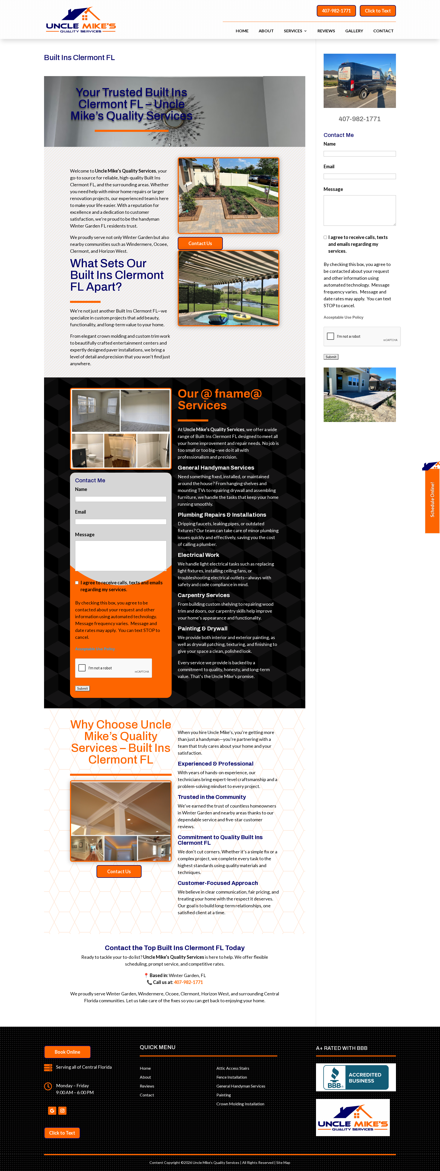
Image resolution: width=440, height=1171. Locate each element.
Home (242, 31)
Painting (223, 1094)
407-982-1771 (336, 10)
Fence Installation (231, 1077)
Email (80, 512)
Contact (383, 31)
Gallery (354, 31)
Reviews (326, 31)
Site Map (283, 1162)
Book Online (67, 1052)
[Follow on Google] (52, 1111)
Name (81, 489)
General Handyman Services (240, 1085)
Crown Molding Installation (240, 1103)
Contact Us (200, 243)
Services (293, 31)
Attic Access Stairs (232, 1068)
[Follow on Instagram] (62, 1111)
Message (84, 534)
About (266, 31)
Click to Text (378, 10)
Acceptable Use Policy (95, 649)
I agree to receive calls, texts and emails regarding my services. (121, 586)
